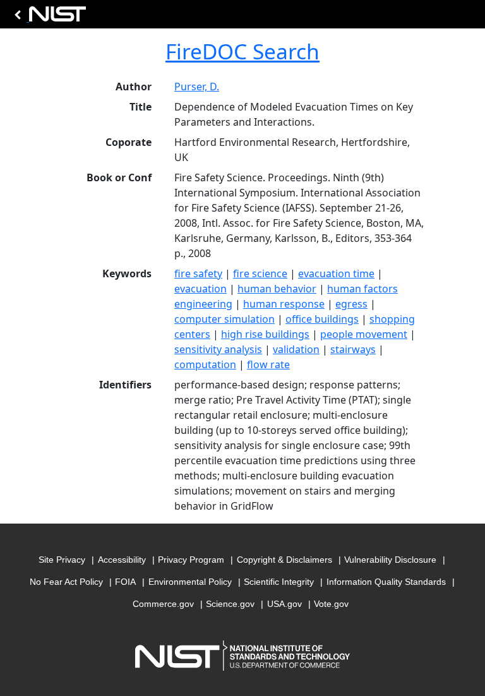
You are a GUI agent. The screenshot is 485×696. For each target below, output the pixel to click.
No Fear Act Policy (66, 582)
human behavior (276, 289)
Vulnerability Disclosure (390, 560)
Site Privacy (62, 560)
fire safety (198, 273)
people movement (363, 334)
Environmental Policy (190, 582)
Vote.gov (331, 604)
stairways (353, 349)
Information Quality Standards (386, 582)
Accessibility (122, 560)
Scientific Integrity (279, 582)
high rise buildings (265, 334)
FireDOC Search (242, 51)
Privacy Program (191, 560)
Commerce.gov (163, 604)
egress (351, 304)
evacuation (200, 289)
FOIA (125, 582)
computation (205, 364)
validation (296, 349)
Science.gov (230, 604)
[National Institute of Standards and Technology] (48, 17)
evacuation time (336, 273)
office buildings (322, 319)
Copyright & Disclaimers (284, 560)
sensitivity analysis (218, 349)
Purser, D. (196, 86)
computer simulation (224, 319)
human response (284, 304)
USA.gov (284, 604)
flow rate (268, 364)
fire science (260, 273)
